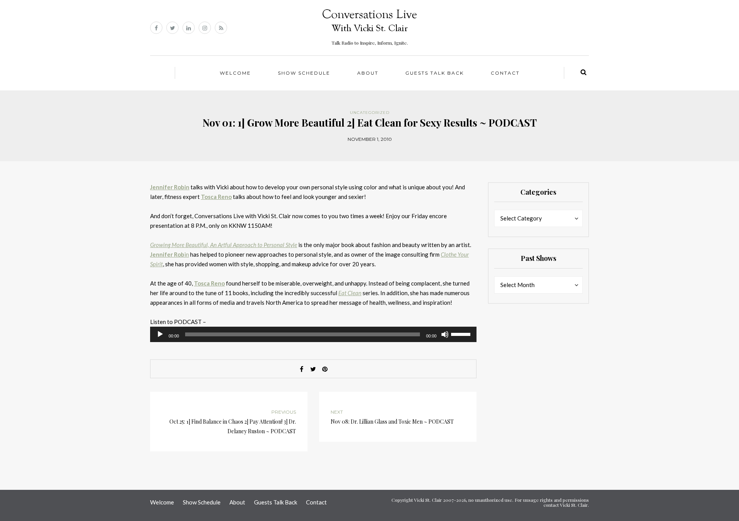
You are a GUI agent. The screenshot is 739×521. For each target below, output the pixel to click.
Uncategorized (370, 112)
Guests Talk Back (434, 73)
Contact (505, 73)
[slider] (462, 334)
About (367, 73)
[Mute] (445, 334)
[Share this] (302, 369)
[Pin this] (325, 369)
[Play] (160, 334)
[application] (313, 334)
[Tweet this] (313, 369)
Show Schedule (304, 73)
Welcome (235, 73)
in (169, 254)
